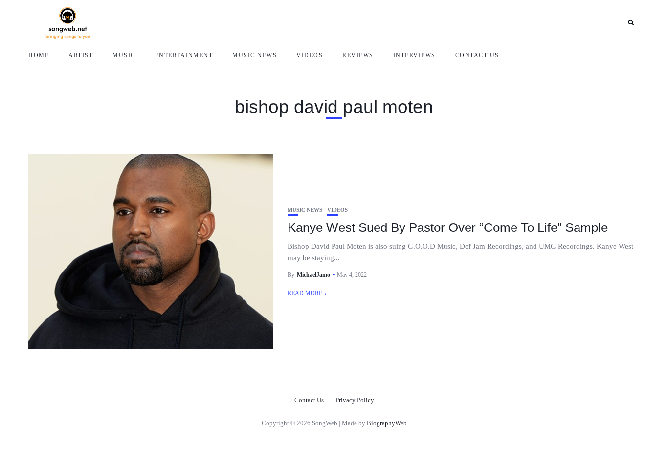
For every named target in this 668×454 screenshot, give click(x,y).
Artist (80, 55)
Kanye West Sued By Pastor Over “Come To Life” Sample (448, 227)
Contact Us (477, 55)
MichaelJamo (313, 275)
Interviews (414, 55)
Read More (305, 293)
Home (38, 55)
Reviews (358, 55)
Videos (309, 55)
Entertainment (184, 55)
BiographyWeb (387, 423)
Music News (254, 55)
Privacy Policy (354, 400)
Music (123, 55)
